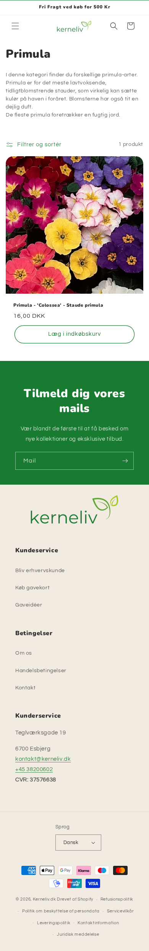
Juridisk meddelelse (78, 934)
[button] (15, 26)
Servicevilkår (120, 911)
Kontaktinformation (98, 923)
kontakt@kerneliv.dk (43, 759)
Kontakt (25, 688)
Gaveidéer (28, 605)
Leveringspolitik (53, 923)
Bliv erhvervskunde (40, 570)
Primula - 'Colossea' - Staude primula (58, 305)
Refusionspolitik (116, 899)
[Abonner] (125, 461)
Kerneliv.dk (44, 899)
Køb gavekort (32, 587)
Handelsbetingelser (40, 670)
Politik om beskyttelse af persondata (61, 911)
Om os (23, 653)
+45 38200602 (34, 769)
